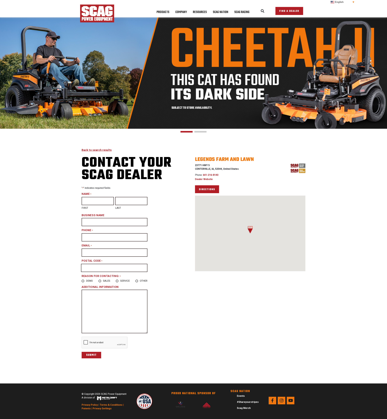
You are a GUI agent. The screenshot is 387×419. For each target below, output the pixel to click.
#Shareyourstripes (248, 402)
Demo (89, 280)
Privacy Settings (102, 408)
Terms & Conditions (111, 404)
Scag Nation (220, 12)
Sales (106, 280)
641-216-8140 (210, 174)
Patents (86, 408)
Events (241, 395)
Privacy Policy (90, 404)
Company (181, 12)
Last (118, 207)
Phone (87, 230)
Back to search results (97, 150)
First (85, 207)
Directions (207, 189)
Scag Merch (244, 408)
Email (87, 245)
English (339, 2)
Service (125, 280)
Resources (200, 12)
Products (163, 12)
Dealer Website (204, 179)
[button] (262, 11)
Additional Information (100, 286)
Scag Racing (241, 12)
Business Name (93, 215)
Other (143, 280)
